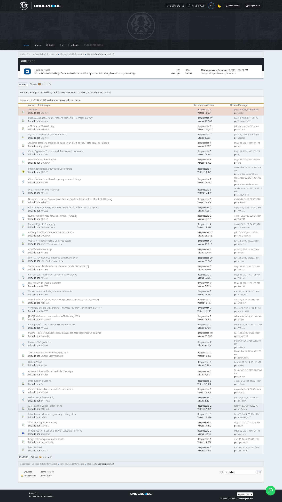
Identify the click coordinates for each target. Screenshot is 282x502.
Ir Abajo (23, 84)
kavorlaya (45, 434)
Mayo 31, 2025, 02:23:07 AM (247, 266)
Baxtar (241, 113)
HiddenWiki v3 (35, 362)
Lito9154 (34, 100)
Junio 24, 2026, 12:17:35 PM (246, 134)
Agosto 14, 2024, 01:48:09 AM (247, 389)
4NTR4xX (45, 400)
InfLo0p (241, 347)
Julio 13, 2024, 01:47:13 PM (246, 397)
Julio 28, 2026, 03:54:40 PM (246, 118)
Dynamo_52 (243, 442)
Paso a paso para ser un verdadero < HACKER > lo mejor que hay (60, 117)
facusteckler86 (244, 121)
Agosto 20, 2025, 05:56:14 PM (247, 215)
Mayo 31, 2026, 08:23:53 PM (247, 151)
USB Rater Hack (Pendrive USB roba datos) (49, 240)
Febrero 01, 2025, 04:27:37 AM (248, 324)
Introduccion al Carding (40, 380)
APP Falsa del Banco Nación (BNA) (45, 405)
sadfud (110, 54)
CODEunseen (244, 227)
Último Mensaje (238, 105)
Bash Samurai (35, 447)
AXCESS (232, 73)
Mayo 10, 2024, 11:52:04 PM (247, 422)
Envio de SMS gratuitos (39, 342)
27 (50, 84)
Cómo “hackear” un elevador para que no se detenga (54, 179)
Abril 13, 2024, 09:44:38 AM (246, 447)
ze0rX (44, 417)
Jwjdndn (24, 100)
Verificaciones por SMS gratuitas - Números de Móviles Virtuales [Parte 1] (64, 307)
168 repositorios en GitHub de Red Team (48, 352)
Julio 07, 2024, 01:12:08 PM (246, 405)
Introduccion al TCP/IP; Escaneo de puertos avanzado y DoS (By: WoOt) (63, 299)
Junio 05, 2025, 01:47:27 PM (246, 249)
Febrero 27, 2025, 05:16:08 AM (248, 316)
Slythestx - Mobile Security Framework (47, 134)
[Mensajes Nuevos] (27, 71)
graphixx (45, 146)
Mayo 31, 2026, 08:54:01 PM (247, 143)
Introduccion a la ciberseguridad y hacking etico (52, 414)
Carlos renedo (48, 227)
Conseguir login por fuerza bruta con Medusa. (51, 232)
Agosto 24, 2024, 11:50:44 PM (247, 381)
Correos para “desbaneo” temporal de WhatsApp (52, 274)
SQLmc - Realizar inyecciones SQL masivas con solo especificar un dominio (64, 332)
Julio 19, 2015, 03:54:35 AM (246, 109)
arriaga (241, 252)
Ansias (44, 365)
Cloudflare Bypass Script (40, 249)
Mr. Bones (242, 409)
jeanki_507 (242, 294)
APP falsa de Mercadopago (41, 126)
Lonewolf (45, 260)
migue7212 (243, 336)
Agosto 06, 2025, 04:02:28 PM (247, 224)
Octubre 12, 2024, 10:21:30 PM (248, 362)
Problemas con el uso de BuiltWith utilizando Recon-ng (55, 430)
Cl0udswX (45, 162)
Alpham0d (46, 319)
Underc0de (33, 493)
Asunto (32, 105)
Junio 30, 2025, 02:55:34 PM (246, 241)
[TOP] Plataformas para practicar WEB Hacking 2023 (54, 316)
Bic (42, 384)
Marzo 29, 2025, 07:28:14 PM (247, 308)
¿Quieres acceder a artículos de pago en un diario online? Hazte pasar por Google (68, 142)
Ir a (221, 472)
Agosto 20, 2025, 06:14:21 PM (247, 207)
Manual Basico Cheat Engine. (42, 159)
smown (44, 121)
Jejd (239, 146)
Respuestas (200, 105)
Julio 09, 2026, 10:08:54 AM (246, 126)
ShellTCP (242, 303)
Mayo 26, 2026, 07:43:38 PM (247, 159)
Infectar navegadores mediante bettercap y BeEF (53, 257)
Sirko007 (45, 202)
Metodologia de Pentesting (41, 224)
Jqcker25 (242, 244)
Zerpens (241, 499)
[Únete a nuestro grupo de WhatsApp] (270, 490)
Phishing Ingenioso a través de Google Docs (50, 168)
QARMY (249, 499)
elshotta (241, 384)
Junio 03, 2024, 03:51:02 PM (246, 414)
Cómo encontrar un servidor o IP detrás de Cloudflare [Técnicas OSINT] (63, 207)
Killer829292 (243, 311)
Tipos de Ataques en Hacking (42, 422)
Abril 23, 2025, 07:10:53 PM (246, 299)
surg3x (241, 319)
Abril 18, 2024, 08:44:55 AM (246, 439)
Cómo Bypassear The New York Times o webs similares (55, 151)
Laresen (241, 392)
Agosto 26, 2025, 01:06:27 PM (247, 199)
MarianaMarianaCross (248, 174)
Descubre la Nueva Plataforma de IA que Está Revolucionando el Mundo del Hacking (70, 199)
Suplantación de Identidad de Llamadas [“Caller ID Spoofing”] (58, 266)
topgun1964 (243, 194)
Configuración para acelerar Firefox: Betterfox (51, 324)
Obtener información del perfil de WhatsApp (50, 371)
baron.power (243, 357)
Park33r (45, 450)
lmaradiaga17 (244, 417)
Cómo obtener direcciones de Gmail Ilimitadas (51, 389)
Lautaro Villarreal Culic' (52, 355)
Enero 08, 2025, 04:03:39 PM (247, 333)
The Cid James (244, 235)
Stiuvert (45, 244)
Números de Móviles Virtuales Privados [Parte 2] (52, 215)
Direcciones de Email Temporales (44, 282)
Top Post (32, 109)
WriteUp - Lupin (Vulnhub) (41, 397)
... (47, 84)
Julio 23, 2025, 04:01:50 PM (246, 232)
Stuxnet (44, 112)
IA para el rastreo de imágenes (43, 189)
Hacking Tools (42, 69)
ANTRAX (45, 129)
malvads (45, 336)
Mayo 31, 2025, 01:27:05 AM (247, 274)
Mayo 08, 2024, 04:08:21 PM (247, 430)
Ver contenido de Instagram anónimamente (50, 291)
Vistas (210, 105)
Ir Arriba (23, 457)
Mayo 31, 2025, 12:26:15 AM (247, 283)
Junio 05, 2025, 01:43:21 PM (246, 258)
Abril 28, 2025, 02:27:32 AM (246, 291)
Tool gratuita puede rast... (212, 73)
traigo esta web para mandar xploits (46, 439)
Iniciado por (44, 105)
